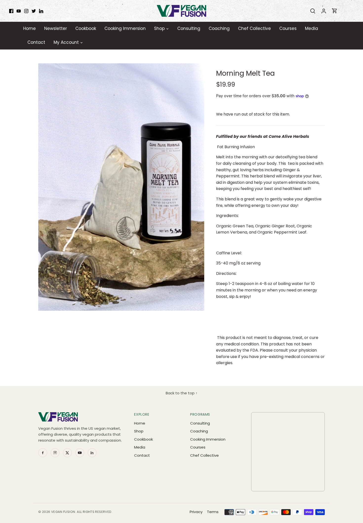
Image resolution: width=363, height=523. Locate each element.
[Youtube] (19, 11)
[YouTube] (79, 452)
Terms (213, 511)
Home (139, 423)
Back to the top (182, 393)
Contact (142, 455)
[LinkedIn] (41, 11)
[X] (67, 452)
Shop (138, 431)
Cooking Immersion (207, 439)
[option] (121, 187)
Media (139, 447)
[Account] (323, 11)
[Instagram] (26, 11)
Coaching (199, 431)
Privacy (196, 511)
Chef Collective (204, 455)
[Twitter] (34, 11)
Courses (197, 447)
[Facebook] (11, 11)
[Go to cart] (335, 11)
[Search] (312, 11)
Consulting (200, 423)
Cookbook (143, 439)
